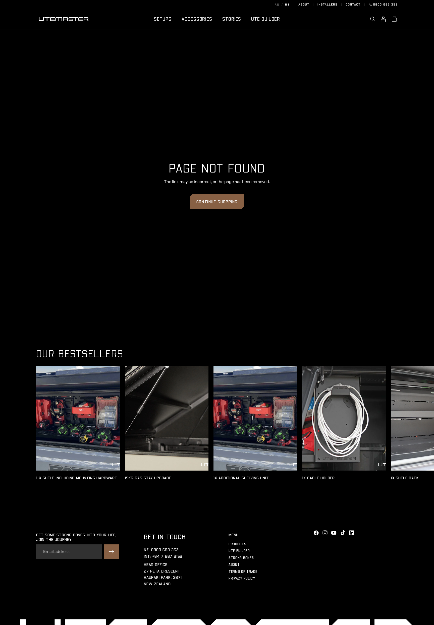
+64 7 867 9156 (167, 556)
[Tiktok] (343, 533)
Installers (327, 4)
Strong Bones (241, 557)
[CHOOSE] (112, 462)
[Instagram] (325, 533)
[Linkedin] (352, 533)
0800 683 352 (385, 4)
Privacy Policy (242, 578)
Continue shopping (217, 201)
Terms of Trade (243, 571)
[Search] (372, 19)
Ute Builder (239, 550)
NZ (287, 4)
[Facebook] (316, 533)
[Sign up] (111, 551)
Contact (353, 4)
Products (237, 544)
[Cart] (394, 19)
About (303, 4)
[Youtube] (334, 533)
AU (277, 4)
